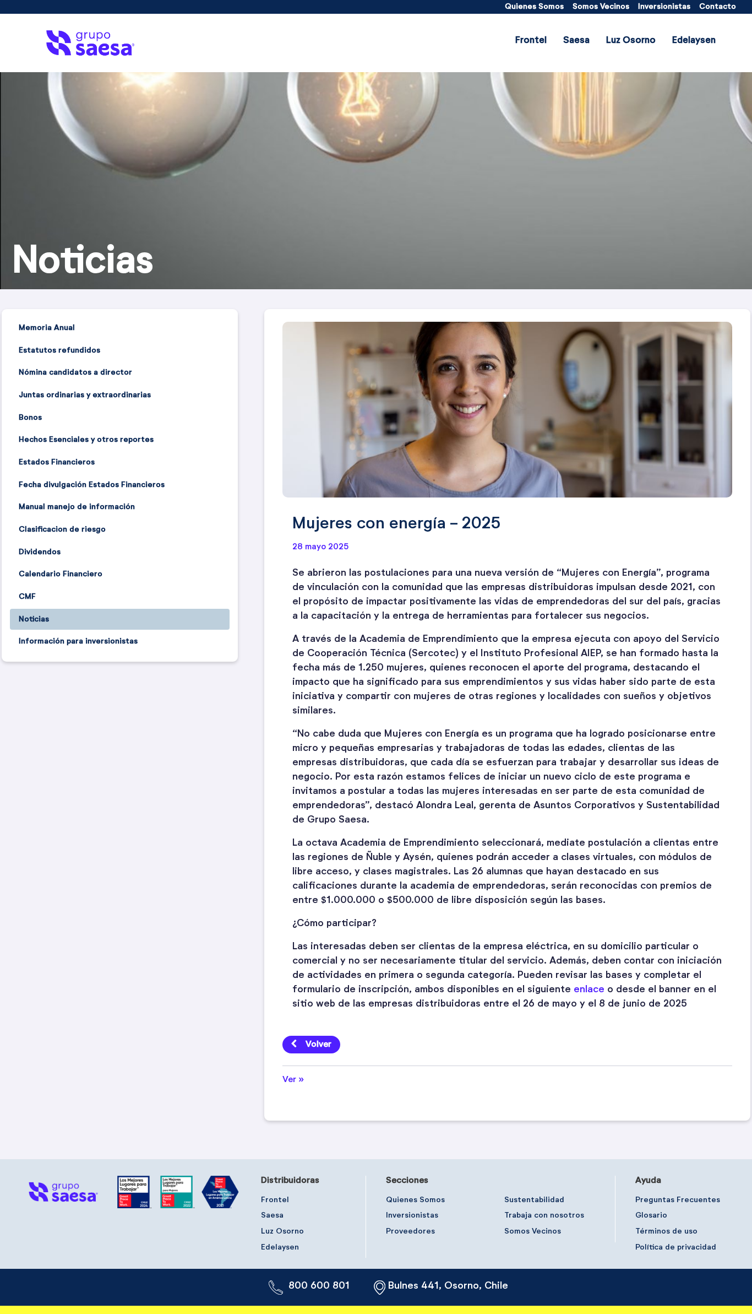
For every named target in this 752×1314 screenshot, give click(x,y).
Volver (318, 1044)
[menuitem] (534, 7)
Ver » (293, 1079)
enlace (590, 989)
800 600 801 (319, 1286)
